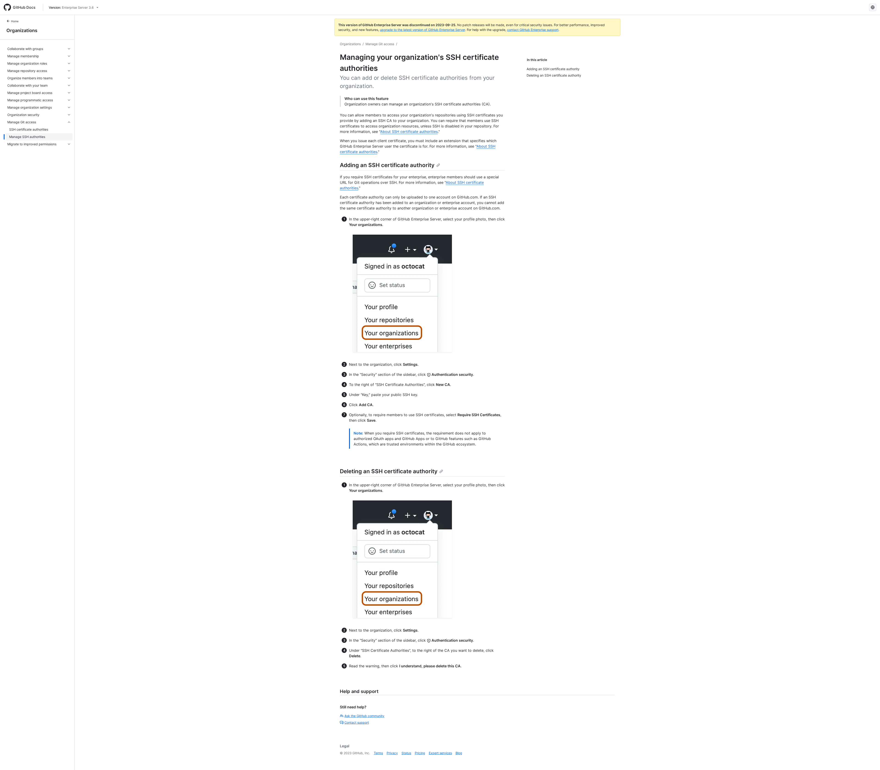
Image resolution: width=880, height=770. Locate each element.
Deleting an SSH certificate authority (388, 471)
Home (15, 21)
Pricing (420, 753)
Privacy (392, 753)
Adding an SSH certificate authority (387, 165)
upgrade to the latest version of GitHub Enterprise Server (422, 30)
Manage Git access (380, 44)
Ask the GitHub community (364, 716)
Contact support (356, 722)
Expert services (440, 753)
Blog (459, 753)
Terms (378, 753)
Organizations (21, 30)
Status (406, 753)
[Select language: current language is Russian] (872, 7)
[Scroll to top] (869, 759)
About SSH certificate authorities (409, 131)
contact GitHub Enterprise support (532, 30)
